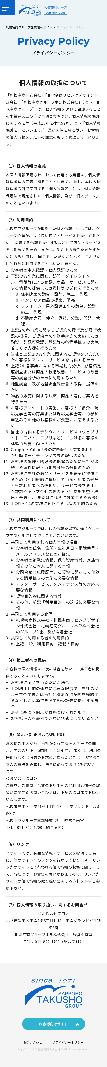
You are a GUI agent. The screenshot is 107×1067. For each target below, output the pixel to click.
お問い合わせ (32, 1042)
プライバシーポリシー (68, 1042)
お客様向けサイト (53, 1023)
